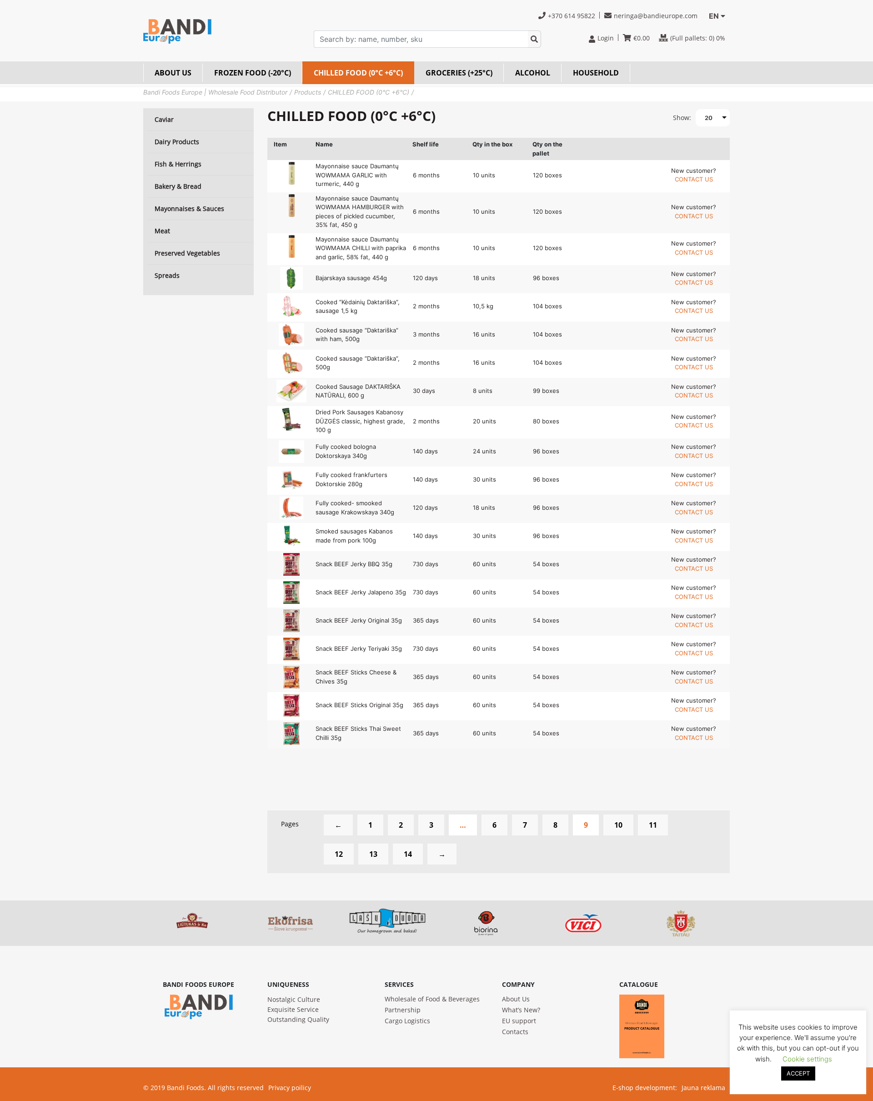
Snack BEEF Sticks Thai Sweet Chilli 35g (358, 733)
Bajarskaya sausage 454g (351, 278)
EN (714, 15)
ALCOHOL (532, 73)
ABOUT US (173, 73)
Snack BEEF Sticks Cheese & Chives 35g (356, 677)
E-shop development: (644, 1087)
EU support (519, 1020)
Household (596, 73)
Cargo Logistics (407, 1020)
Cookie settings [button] (807, 1059)
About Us (516, 999)
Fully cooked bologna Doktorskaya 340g (346, 451)
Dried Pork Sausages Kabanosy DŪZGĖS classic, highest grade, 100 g (360, 420)
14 (408, 854)
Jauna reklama (703, 1087)
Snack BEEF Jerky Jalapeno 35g (361, 592)
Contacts (515, 1031)
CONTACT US (694, 179)
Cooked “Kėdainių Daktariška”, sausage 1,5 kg (358, 306)
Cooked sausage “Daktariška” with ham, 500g (357, 335)
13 (373, 854)
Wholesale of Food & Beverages (432, 999)
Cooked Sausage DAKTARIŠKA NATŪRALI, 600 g (358, 391)
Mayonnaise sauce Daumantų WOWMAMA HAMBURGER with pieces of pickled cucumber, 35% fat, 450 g (360, 212)
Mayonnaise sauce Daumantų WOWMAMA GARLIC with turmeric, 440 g (357, 174)
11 (653, 825)
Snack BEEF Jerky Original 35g (359, 620)
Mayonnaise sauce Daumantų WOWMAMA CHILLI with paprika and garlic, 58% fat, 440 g (361, 248)
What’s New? (521, 1009)
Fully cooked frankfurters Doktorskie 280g (351, 479)
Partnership (403, 1009)
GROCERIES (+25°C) (459, 73)
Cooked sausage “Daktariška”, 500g (358, 363)
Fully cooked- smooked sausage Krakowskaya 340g (355, 507)
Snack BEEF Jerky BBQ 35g (354, 564)
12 (339, 854)
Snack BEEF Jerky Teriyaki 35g (359, 648)
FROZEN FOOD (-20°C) (252, 73)
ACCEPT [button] (798, 1073)
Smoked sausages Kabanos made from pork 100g (354, 536)
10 (618, 825)
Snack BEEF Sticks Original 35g (359, 705)
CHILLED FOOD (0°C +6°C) (358, 73)
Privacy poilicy (289, 1087)
